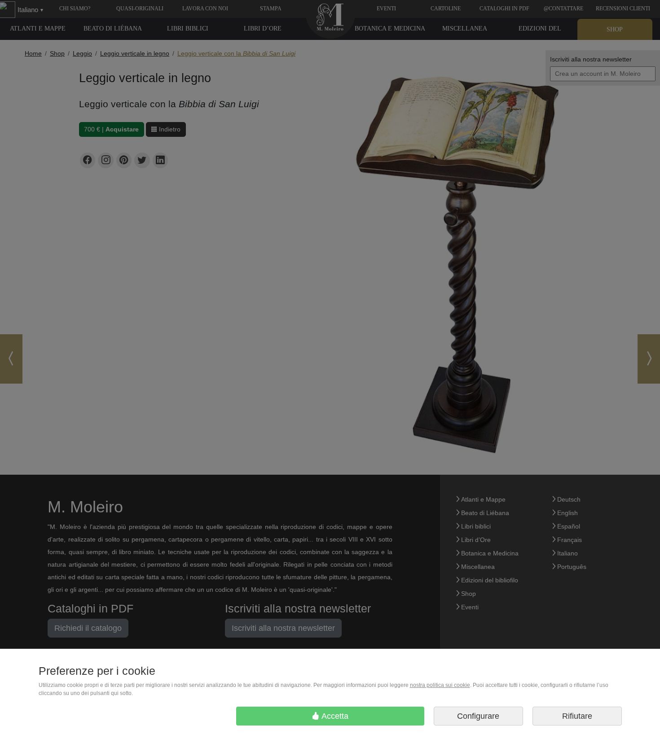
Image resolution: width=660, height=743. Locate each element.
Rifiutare (577, 716)
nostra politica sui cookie (440, 685)
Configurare (478, 716)
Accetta (334, 716)
